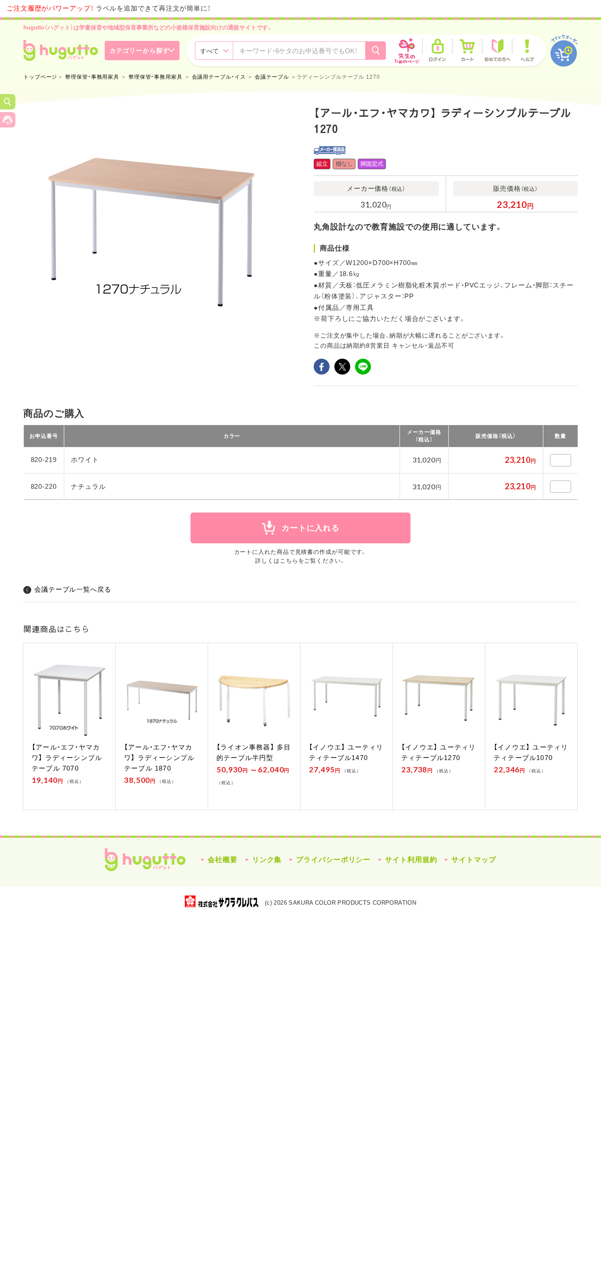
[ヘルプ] (527, 50)
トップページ (40, 77)
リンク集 (267, 859)
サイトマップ (473, 859)
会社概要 (223, 859)
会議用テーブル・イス (219, 77)
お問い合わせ (7, 119)
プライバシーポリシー (333, 859)
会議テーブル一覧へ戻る (72, 589)
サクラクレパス (221, 901)
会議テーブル (272, 77)
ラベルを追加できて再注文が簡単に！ (109, 8)
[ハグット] (60, 50)
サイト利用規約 (411, 859)
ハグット (145, 859)
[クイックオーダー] (564, 51)
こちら (289, 560)
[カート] (467, 50)
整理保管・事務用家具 (92, 77)
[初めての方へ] (497, 50)
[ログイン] (437, 50)
